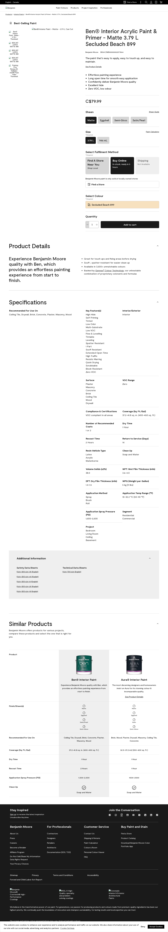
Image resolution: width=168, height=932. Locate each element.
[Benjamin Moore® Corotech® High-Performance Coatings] (22, 894)
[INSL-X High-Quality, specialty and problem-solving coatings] (71, 894)
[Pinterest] (133, 815)
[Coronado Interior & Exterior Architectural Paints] (121, 894)
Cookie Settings (67, 928)
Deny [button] (143, 927)
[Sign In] (151, 2)
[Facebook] (110, 815)
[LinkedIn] (151, 815)
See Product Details (93, 67)
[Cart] (161, 2)
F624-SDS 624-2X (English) (27, 586)
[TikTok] (157, 815)
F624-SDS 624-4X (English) (27, 577)
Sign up (13, 814)
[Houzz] (145, 815)
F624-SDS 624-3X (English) (27, 572)
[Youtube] (128, 815)
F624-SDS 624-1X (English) (27, 591)
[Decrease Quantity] (87, 224)
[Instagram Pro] (122, 815)
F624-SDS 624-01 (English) (27, 581)
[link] (156, 2)
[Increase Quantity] (97, 224)
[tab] (14, 35)
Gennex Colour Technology (109, 270)
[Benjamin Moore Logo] (13, 8)
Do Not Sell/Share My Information (25, 856)
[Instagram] (116, 815)
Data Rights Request (19, 859)
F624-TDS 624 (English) (72, 572)
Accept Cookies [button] (156, 927)
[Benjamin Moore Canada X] (139, 815)
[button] (146, 2)
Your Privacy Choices (19, 864)
